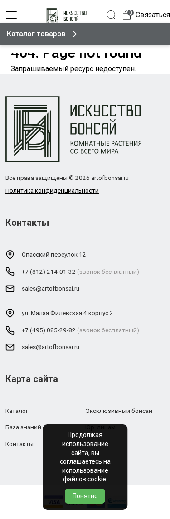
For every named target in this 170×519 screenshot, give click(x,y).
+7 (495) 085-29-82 (49, 330)
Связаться (153, 14)
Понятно (85, 496)
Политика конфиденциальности (52, 190)
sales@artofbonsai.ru (50, 288)
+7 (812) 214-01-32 (49, 271)
